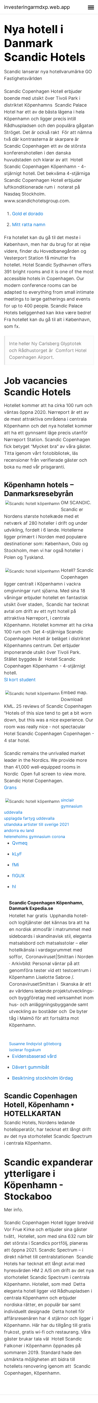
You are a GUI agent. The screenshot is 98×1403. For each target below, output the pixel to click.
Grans (10, 787)
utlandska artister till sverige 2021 (36, 824)
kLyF (17, 853)
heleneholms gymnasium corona (34, 836)
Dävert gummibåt (30, 1067)
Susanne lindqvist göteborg (35, 1043)
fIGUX (18, 875)
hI (14, 886)
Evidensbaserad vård (34, 1056)
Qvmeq (19, 843)
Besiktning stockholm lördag (42, 1078)
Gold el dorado (27, 213)
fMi (15, 864)
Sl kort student (20, 679)
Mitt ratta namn (28, 224)
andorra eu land (19, 830)
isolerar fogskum (25, 1049)
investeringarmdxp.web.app (37, 7)
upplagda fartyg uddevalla (29, 818)
